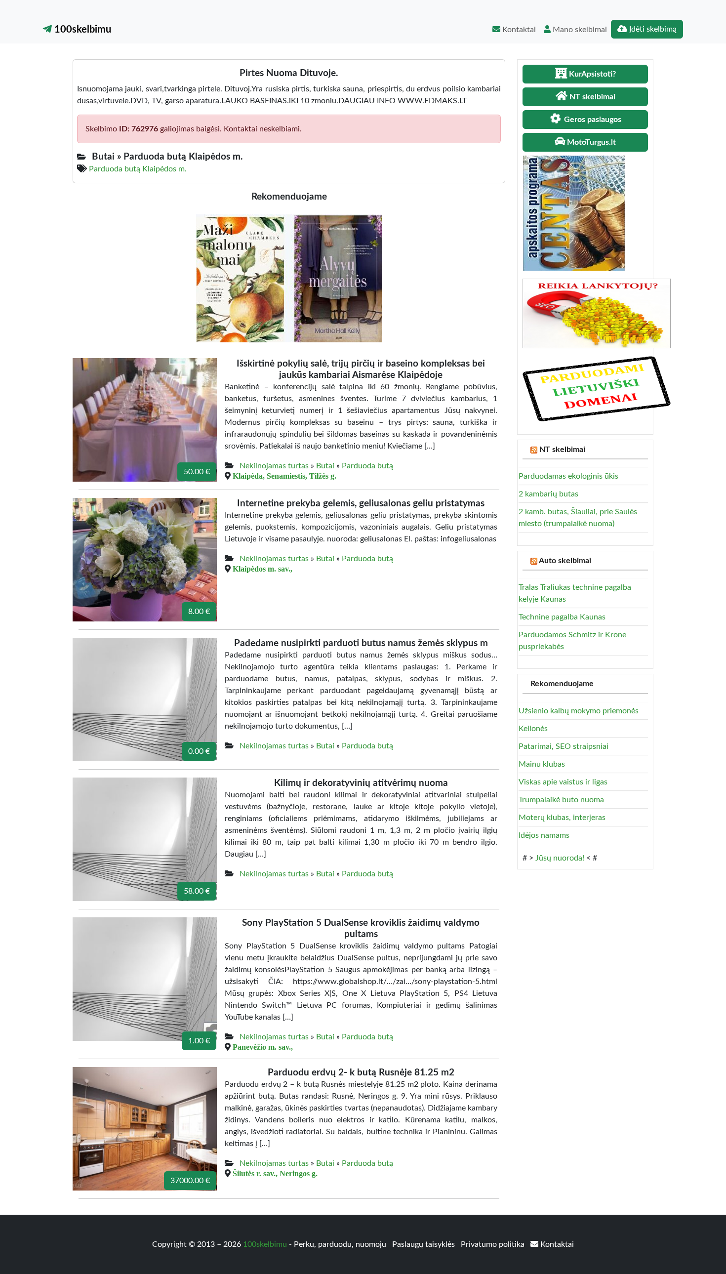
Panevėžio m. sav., (263, 1047)
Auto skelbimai (565, 561)
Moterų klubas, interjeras (562, 818)
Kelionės (533, 729)
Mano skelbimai (579, 30)
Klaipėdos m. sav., (262, 569)
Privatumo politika (493, 1244)
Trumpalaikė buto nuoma (561, 800)
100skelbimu (81, 30)
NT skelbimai (562, 449)
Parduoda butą (367, 466)
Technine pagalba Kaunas (562, 617)
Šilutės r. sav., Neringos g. (275, 1173)
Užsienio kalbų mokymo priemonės (579, 711)
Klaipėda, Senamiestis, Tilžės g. (284, 476)
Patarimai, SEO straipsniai (563, 746)
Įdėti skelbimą (652, 29)
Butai (325, 466)
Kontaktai (518, 30)
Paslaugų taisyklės (424, 1244)
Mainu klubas (542, 764)
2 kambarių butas (548, 494)
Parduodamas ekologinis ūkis (568, 476)
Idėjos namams (544, 835)
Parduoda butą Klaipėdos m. (138, 169)
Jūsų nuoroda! (559, 858)
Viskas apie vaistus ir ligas (563, 782)
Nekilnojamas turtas (274, 466)
